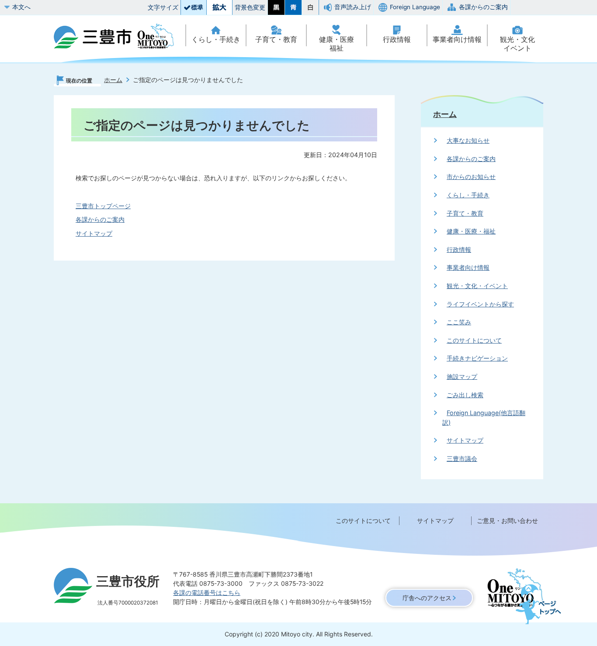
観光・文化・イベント (477, 285)
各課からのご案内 (483, 6)
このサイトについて (474, 340)
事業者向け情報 (457, 39)
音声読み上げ (352, 6)
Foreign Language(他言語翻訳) (483, 417)
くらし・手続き (215, 39)
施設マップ (462, 376)
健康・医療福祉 (336, 43)
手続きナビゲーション (477, 358)
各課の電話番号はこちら (206, 592)
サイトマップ (94, 233)
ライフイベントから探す (480, 304)
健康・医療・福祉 (471, 231)
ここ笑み (459, 322)
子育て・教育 (276, 39)
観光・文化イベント (517, 43)
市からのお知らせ (471, 176)
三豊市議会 (462, 458)
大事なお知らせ (468, 140)
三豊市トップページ (103, 206)
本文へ (21, 6)
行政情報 (397, 39)
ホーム (113, 79)
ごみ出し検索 (465, 395)
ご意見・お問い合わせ (507, 520)
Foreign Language (415, 6)
